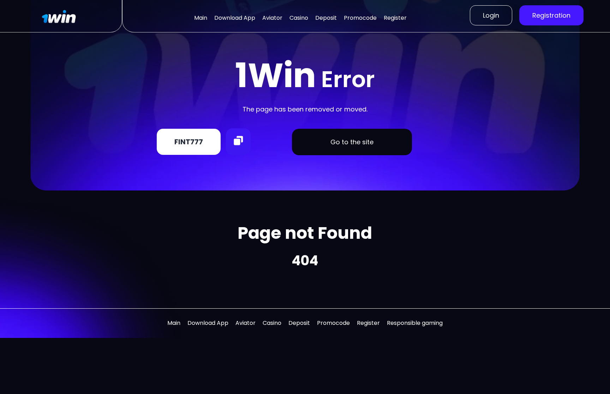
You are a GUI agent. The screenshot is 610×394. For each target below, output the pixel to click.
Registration (551, 15)
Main (200, 18)
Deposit (326, 18)
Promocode (360, 18)
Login (491, 15)
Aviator (272, 18)
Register (395, 18)
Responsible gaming (415, 323)
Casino (298, 18)
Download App (234, 18)
